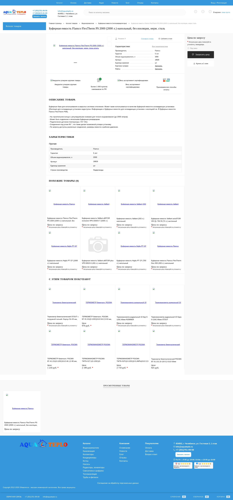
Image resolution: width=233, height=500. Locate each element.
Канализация (89, 451)
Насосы (86, 464)
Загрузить (158, 66)
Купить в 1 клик (202, 64)
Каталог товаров (13, 26)
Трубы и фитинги (90, 477)
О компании (124, 448)
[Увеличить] (80, 46)
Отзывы (140, 3)
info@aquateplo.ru (65, 11)
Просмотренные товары (116, 386)
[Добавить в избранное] (109, 39)
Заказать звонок (39, 16)
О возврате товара (147, 38)
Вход (213, 3)
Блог (127, 3)
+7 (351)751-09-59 (40, 11)
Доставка (87, 3)
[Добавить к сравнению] (109, 44)
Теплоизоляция (90, 474)
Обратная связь (13, 497)
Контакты (154, 3)
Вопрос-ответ (151, 454)
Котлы (85, 461)
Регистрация (222, 3)
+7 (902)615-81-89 (40, 13)
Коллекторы (88, 454)
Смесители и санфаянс (93, 471)
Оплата (73, 3)
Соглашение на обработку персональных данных (118, 483)
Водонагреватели (91, 448)
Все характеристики (160, 46)
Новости (115, 3)
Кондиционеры (89, 458)
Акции (101, 3)
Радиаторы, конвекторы (93, 467)
